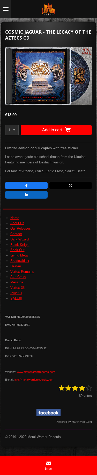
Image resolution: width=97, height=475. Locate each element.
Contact (16, 234)
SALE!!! (16, 298)
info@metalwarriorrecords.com (33, 379)
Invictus (16, 293)
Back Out (17, 250)
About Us (17, 223)
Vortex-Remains (22, 272)
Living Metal (19, 255)
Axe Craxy (18, 277)
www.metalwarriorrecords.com (36, 371)
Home (14, 218)
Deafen (15, 266)
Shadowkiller (19, 261)
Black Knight (19, 245)
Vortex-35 (17, 288)
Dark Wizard (19, 239)
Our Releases (20, 228)
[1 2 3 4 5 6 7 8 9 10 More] (12, 130)
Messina (16, 282)
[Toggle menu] (5, 9)
